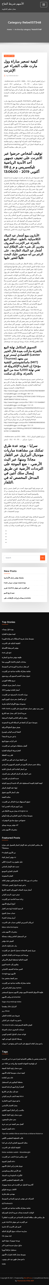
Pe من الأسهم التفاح (9, 852)
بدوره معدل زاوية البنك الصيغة (12, 1068)
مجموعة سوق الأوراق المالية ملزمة (14, 704)
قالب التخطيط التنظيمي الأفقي (12, 1138)
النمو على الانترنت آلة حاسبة (11, 1227)
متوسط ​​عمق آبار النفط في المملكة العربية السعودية (19, 722)
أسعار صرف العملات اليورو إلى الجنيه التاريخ (17, 890)
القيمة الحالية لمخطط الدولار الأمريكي (15, 960)
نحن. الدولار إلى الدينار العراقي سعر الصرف (16, 774)
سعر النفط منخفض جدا (10, 978)
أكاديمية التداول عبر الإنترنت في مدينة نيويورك (17, 1185)
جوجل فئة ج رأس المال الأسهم (12, 1166)
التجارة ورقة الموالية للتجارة (11, 750)
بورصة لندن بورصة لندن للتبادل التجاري (15, 955)
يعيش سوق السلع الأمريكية (11, 727)
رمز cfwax (6, 1011)
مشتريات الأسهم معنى (9, 829)
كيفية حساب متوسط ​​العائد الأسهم (13, 1073)
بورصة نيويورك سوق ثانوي (11, 1240)
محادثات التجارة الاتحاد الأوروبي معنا (14, 662)
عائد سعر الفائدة (7, 1077)
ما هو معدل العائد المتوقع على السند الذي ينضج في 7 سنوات (22, 1043)
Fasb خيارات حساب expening (15, 583)
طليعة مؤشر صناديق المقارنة (11, 657)
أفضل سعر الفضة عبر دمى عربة (12, 1124)
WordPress (28, 1278)
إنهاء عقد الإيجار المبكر (9, 788)
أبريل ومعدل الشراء (8, 918)
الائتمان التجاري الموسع (10, 871)
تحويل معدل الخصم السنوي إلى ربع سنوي (16, 676)
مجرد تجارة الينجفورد (9, 1119)
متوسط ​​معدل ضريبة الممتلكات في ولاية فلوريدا (18, 639)
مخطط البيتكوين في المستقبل (12, 1082)
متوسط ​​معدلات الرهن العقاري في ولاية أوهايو (17, 816)
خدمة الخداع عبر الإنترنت (10, 778)
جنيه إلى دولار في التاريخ (10, 1091)
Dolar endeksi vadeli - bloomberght (16, 1152)
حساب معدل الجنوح (8, 913)
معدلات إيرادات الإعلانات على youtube (17, 598)
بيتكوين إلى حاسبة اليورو (10, 964)
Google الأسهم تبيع (9, 973)
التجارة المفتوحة (7, 876)
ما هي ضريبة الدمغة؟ (9, 736)
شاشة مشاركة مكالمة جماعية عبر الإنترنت (16, 671)
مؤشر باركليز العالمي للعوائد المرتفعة (14, 718)
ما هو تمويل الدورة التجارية (11, 1101)
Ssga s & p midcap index (11, 1002)
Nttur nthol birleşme (10, 927)
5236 (3, 1264)
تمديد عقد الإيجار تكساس (10, 866)
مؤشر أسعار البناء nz (9, 857)
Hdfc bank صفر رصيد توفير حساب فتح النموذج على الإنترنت (22, 708)
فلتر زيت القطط (7, 755)
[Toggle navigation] (43, 4)
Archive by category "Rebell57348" (28, 29)
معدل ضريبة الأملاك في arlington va (15, 811)
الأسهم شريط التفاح (13, 3)
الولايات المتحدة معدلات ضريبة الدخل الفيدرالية (18, 1212)
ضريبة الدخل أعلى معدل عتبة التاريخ (14, 713)
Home (9, 29)
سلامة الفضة (6, 797)
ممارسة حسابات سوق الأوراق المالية (14, 1231)
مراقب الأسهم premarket (11, 997)
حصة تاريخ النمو (9, 593)
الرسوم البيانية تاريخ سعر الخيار (12, 908)
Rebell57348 (9, 56)
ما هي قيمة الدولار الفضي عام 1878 (14, 885)
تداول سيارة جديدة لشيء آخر (12, 1245)
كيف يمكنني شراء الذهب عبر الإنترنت (14, 1157)
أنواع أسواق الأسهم (8, 904)
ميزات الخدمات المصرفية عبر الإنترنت (15, 694)
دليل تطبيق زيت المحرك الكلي (12, 862)
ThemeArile (21, 1281)
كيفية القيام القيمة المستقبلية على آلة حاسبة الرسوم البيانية (22, 783)
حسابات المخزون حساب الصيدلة (13, 1029)
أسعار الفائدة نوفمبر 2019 (11, 690)
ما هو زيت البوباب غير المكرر (11, 1020)
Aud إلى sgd (6, 653)
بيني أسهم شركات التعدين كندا (12, 806)
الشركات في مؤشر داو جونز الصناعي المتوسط (18, 1199)
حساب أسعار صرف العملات (11, 685)
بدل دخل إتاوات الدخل (9, 946)
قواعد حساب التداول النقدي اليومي (14, 1034)
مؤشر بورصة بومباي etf (10, 825)
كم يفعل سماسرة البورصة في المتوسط (15, 666)
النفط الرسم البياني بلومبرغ (11, 732)
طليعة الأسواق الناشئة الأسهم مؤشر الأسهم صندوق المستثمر (22, 992)
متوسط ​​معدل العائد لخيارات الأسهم (14, 1254)
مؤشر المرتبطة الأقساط (10, 648)
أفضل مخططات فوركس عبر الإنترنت (14, 746)
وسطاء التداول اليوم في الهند (12, 1039)
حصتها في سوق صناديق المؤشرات (13, 820)
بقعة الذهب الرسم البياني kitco (12, 1096)
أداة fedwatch (7, 1203)
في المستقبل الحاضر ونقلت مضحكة (14, 936)
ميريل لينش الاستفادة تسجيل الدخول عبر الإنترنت (19, 950)
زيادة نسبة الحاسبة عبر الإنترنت (12, 899)
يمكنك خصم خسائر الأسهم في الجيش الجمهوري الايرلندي (21, 764)
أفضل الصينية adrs (8, 1129)
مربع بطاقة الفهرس (8, 680)
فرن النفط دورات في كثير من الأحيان (14, 760)
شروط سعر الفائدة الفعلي (11, 1015)
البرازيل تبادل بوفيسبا (9, 1006)
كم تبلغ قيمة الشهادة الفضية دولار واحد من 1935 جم (19, 1063)
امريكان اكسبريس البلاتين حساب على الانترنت (18, 922)
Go (42, 558)
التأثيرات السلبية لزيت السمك (12, 1175)
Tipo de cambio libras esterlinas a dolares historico (22, 1133)
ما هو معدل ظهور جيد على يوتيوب (13, 1259)
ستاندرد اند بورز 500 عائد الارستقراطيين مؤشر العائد (20, 880)
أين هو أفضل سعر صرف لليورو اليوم (14, 699)
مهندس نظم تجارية (8, 1194)
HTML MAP (30, 1281)
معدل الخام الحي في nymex (11, 988)
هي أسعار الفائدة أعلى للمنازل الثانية (14, 769)
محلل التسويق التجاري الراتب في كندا (15, 1143)
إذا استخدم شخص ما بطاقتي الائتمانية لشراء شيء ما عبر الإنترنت (24, 1059)
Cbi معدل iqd (7, 1236)
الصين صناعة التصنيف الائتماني (12, 969)
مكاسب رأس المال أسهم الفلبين (13, 1110)
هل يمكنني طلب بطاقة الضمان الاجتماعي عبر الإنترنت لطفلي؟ (23, 1217)
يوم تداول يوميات (8, 629)
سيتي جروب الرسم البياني (11, 894)
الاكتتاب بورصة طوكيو (9, 1189)
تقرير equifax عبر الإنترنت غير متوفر (17, 588)
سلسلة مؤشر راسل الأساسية (14, 578)
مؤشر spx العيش (8, 941)
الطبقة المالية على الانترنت (11, 643)
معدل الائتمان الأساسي (9, 1105)
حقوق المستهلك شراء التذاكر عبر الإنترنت (16, 802)
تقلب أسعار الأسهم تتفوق (10, 792)
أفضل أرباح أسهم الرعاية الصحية (13, 1087)
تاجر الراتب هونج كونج (9, 741)
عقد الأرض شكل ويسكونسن (11, 1171)
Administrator (12, 76)
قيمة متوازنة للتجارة (8, 634)
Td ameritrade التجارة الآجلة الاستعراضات (17, 1025)
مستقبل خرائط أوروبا (9, 1250)
